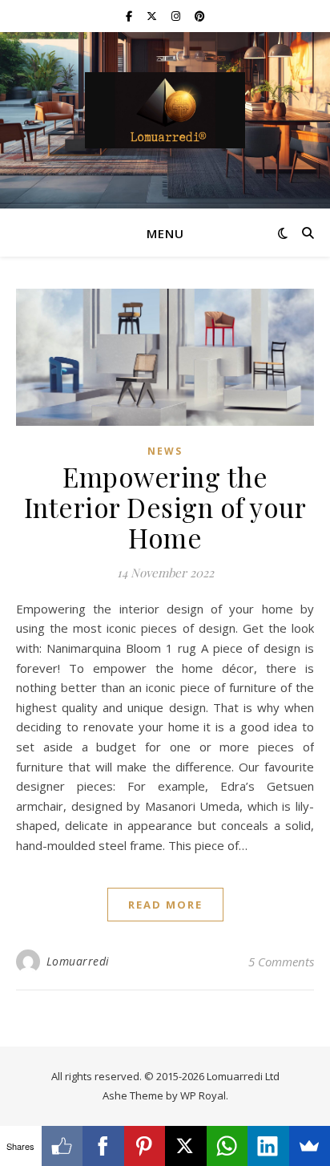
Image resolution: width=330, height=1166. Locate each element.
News (165, 451)
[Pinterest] (145, 1146)
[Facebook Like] (62, 1146)
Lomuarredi (78, 961)
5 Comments (281, 961)
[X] (186, 1146)
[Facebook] (103, 1146)
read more (165, 904)
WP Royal (203, 1095)
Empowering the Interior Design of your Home (165, 507)
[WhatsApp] (227, 1146)
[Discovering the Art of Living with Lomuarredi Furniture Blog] (165, 110)
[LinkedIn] (268, 1146)
